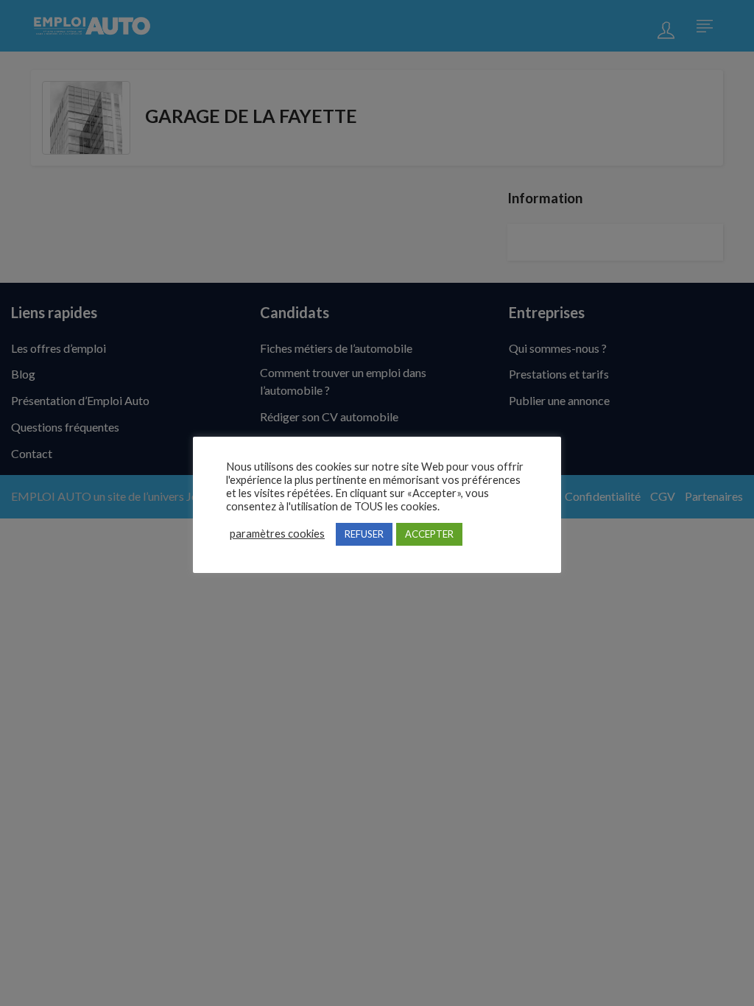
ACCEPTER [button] (429, 534)
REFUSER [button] (364, 534)
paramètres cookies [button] (277, 533)
